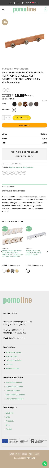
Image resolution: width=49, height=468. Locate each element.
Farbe (4, 104)
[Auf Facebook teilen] (8, 173)
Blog (8, 425)
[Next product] (3, 90)
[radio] (14, 104)
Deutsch (28, 3)
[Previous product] (8, 90)
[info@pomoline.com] (11, 2)
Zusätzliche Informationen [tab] (13, 191)
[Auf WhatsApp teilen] (4, 173)
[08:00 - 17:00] (15, 2)
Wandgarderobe (21, 69)
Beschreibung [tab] (8, 186)
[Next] (43, 41)
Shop (8, 417)
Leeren (44, 100)
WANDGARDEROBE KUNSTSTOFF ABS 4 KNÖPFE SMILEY (33, 253)
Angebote (12, 167)
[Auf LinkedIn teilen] (24, 173)
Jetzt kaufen (24, 125)
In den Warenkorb (22, 118)
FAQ (38, 2)
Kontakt (9, 429)
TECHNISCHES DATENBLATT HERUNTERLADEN (24, 154)
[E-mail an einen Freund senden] (16, 173)
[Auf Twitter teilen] (12, 173)
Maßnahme (5, 110)
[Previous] (5, 41)
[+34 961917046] (19, 2)
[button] (3, 9)
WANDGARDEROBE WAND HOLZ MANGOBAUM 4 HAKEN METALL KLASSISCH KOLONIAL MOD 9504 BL (12, 254)
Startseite (6, 69)
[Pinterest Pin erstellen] (20, 173)
